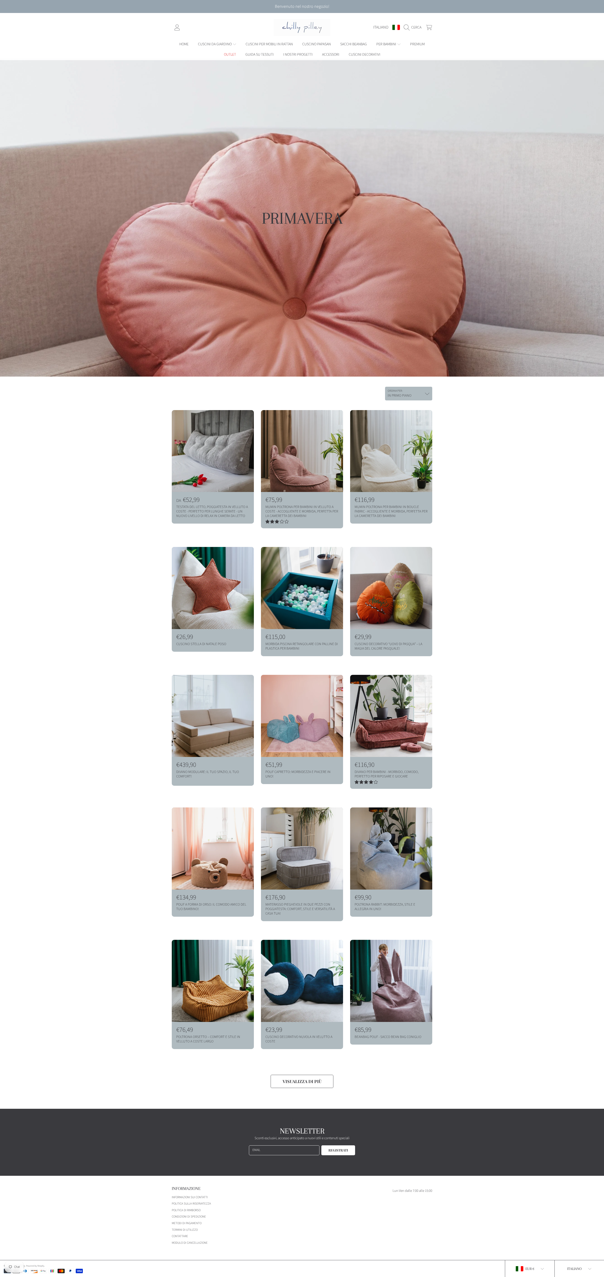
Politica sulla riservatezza (191, 1203)
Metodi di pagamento (186, 1223)
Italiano (380, 27)
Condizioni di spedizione (189, 1216)
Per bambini (386, 44)
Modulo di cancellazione (190, 1243)
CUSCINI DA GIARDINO (215, 44)
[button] (414, 27)
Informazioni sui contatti (190, 1197)
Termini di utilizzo (185, 1230)
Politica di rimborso (186, 1210)
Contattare (180, 1236)
